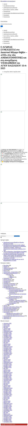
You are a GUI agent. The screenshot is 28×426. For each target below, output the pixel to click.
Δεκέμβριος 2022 (7, 375)
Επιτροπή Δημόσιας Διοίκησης (16, 290)
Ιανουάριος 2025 (7, 348)
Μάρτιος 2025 (6, 345)
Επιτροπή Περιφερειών (14, 296)
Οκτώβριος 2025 (7, 336)
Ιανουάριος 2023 (7, 373)
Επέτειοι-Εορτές (7, 279)
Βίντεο (5, 270)
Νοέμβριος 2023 (7, 366)
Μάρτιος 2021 (6, 402)
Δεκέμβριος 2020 (7, 406)
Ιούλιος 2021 (6, 397)
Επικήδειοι (6, 282)
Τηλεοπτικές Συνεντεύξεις (12, 314)
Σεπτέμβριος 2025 (7, 337)
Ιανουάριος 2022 (7, 389)
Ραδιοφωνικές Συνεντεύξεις (13, 313)
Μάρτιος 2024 (6, 361)
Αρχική (5, 4)
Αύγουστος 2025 (7, 339)
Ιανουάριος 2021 (7, 405)
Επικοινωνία (6, 16)
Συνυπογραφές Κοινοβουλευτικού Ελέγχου (13, 13)
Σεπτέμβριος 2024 (7, 353)
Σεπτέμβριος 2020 (7, 410)
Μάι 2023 (5, 368)
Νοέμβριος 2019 (7, 419)
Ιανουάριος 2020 (7, 416)
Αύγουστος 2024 (7, 354)
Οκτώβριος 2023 (7, 367)
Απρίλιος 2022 (6, 385)
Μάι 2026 (5, 327)
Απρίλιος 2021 (6, 401)
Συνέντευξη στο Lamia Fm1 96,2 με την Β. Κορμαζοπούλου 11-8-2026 (13, 260)
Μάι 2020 (5, 412)
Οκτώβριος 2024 (7, 351)
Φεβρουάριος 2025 (7, 346)
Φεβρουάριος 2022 (7, 388)
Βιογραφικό (6, 15)
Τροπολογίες (6, 317)
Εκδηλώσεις (6, 278)
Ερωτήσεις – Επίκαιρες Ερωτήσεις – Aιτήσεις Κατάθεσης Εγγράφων (17, 301)
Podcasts (5, 266)
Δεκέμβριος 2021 (7, 390)
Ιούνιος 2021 (6, 398)
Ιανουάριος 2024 (7, 363)
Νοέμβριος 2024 (7, 350)
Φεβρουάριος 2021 (7, 403)
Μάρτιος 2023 (6, 371)
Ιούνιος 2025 (6, 341)
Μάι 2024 (5, 358)
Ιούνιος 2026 (6, 326)
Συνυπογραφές (12, 303)
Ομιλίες (5, 305)
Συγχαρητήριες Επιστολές (9, 310)
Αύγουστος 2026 (7, 323)
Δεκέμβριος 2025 (7, 333)
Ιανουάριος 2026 (7, 332)
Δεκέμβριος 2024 (7, 349)
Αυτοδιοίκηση (6, 269)
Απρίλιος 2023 (6, 370)
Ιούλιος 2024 (6, 355)
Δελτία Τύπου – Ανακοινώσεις (10, 271)
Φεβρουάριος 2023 (7, 372)
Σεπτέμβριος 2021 (7, 394)
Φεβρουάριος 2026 (7, 331)
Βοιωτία (8, 274)
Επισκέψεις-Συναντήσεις (9, 283)
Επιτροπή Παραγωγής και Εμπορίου (17, 293)
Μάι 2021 (5, 399)
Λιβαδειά (11, 277)
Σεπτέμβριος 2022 (7, 379)
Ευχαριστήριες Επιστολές (9, 284)
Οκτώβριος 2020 (7, 408)
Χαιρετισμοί (6, 318)
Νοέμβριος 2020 (7, 407)
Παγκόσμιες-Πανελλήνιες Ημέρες (11, 306)
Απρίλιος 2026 (6, 328)
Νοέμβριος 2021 (7, 392)
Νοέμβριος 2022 (7, 376)
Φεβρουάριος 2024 (7, 362)
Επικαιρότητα (6, 11)
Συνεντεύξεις (6, 312)
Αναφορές (11, 299)
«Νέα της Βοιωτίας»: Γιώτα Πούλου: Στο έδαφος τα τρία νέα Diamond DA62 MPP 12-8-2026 (15, 252)
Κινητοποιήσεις (7, 286)
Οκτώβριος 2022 (7, 377)
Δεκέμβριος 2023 (7, 364)
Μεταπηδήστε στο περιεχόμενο (8, 1)
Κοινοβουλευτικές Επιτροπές (13, 288)
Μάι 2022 (5, 384)
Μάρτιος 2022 (6, 386)
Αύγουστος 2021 (7, 395)
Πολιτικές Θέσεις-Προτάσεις (10, 308)
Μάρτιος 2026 (6, 329)
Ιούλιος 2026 (6, 324)
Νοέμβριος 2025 (7, 335)
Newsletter (6, 265)
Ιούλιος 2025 (6, 340)
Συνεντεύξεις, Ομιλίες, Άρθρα (10, 9)
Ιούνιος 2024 (6, 357)
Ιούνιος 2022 (6, 383)
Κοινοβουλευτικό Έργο (9, 5)
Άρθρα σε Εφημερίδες (8, 268)
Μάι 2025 (5, 342)
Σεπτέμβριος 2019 (7, 421)
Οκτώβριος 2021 (7, 393)
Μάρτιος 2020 (6, 414)
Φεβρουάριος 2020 (7, 415)
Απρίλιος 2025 (6, 344)
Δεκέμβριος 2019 (7, 417)
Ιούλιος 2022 (6, 381)
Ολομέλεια (8, 304)
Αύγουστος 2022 (7, 380)
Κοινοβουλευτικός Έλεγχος (13, 297)
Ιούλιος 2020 (6, 411)
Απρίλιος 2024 (6, 359)
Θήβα (10, 275)
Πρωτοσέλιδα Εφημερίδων (9, 309)
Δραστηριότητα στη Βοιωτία (10, 7)
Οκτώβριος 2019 (7, 420)
